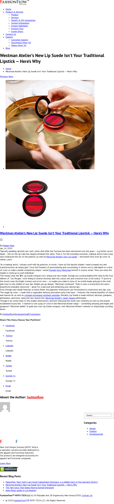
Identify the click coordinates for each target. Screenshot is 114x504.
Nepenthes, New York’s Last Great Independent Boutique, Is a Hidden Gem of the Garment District (52, 482)
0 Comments (34, 314)
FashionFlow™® (21, 500)
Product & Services (14, 11)
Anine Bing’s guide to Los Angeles (21, 490)
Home (8, 9)
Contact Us (11, 34)
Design (92, 428)
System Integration (20, 23)
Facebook (10, 325)
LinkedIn (9, 345)
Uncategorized (21, 314)
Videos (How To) (18, 45)
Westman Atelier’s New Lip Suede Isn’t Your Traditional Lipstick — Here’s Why (54, 233)
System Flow (17, 28)
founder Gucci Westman (60, 270)
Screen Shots (17, 31)
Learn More (5, 463)
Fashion (93, 431)
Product (14, 14)
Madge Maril (8, 245)
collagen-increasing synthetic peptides (42, 295)
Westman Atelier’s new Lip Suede (61, 256)
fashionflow (8, 314)
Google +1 (10, 375)
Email (8, 385)
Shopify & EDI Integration (23, 20)
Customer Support (19, 39)
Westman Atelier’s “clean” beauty (60, 298)
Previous (4, 76)
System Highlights (19, 25)
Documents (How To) (21, 42)
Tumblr (9, 365)
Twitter (9, 335)
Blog (8, 48)
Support (9, 37)
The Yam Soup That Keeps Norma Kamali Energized (30, 487)
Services (15, 17)
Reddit (9, 355)
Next (10, 76)
